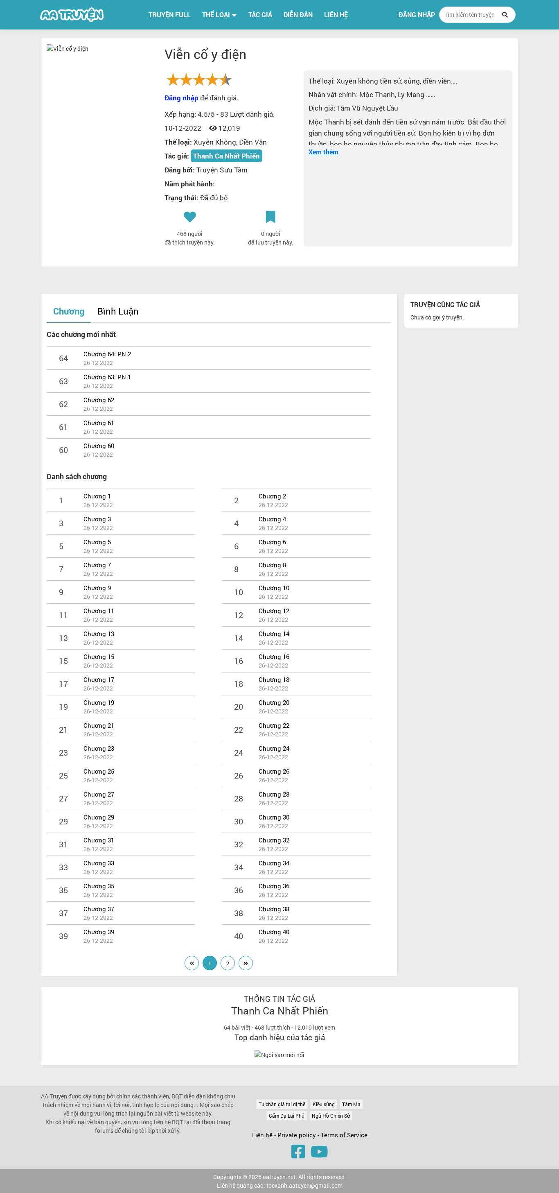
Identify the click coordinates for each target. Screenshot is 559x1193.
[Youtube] (319, 1151)
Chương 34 (274, 863)
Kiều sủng (324, 1104)
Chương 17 (98, 679)
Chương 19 (98, 702)
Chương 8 (272, 565)
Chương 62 (98, 400)
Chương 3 (97, 519)
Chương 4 (272, 519)
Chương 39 (98, 932)
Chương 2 (272, 496)
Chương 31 (98, 840)
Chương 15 (98, 656)
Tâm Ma (351, 1104)
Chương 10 (274, 588)
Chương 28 (274, 794)
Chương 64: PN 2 (107, 354)
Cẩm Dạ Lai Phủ (286, 1115)
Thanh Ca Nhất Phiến (226, 156)
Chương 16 (274, 656)
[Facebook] (298, 1151)
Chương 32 (274, 840)
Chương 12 (274, 611)
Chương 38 (274, 909)
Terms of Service (344, 1135)
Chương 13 (98, 633)
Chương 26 (274, 771)
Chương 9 (97, 588)
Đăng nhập (417, 14)
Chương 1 (97, 496)
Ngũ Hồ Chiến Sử (331, 1115)
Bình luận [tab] (118, 311)
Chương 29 (98, 817)
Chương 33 (98, 863)
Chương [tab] (68, 311)
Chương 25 (98, 771)
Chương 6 (272, 542)
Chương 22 (274, 725)
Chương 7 (97, 565)
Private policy (297, 1135)
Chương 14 (274, 633)
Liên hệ (262, 1135)
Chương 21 (98, 725)
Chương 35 (98, 886)
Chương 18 (274, 679)
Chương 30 (274, 817)
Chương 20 (274, 702)
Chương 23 (98, 748)
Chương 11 (98, 611)
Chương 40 (274, 932)
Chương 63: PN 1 (107, 377)
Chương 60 (98, 445)
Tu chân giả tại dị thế (282, 1104)
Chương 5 (97, 542)
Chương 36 (274, 886)
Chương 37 (98, 909)
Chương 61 (98, 423)
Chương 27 (98, 794)
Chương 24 (274, 748)
